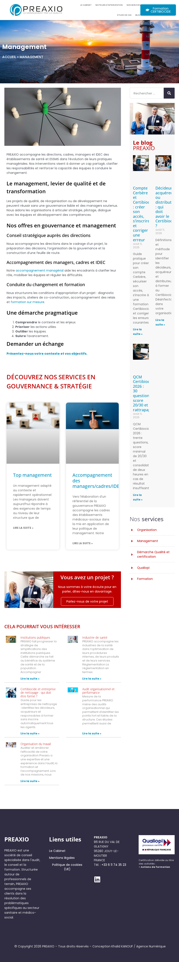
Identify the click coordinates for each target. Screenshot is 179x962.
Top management (32, 475)
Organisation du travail (36, 744)
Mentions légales (62, 858)
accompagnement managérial (40, 270)
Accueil (9, 57)
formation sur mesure (27, 302)
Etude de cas (124, 15)
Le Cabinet (85, 5)
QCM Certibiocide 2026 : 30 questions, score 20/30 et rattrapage (144, 393)
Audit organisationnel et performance (98, 691)
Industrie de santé (94, 637)
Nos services (134, 5)
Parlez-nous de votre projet (87, 601)
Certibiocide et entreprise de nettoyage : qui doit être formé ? (38, 692)
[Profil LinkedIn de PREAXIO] (97, 879)
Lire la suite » (23, 528)
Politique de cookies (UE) (67, 867)
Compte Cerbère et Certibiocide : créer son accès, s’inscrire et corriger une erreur (144, 213)
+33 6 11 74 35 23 (114, 865)
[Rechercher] (169, 93)
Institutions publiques (35, 637)
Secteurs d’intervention (109, 5)
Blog (138, 15)
